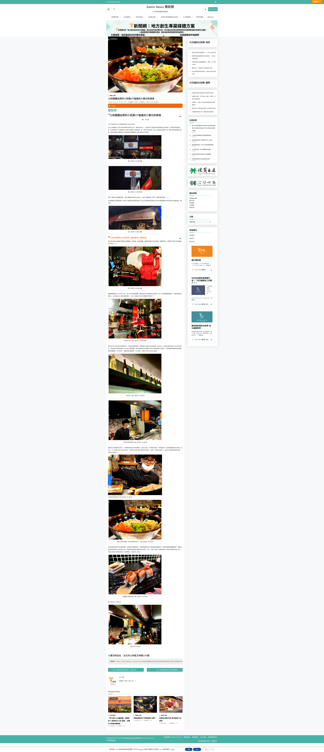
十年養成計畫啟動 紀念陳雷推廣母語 (201, 135)
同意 (188, 749)
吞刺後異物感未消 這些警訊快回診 (201, 159)
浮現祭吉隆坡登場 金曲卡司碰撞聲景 (201, 154)
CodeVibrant (111, 740)
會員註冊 (191, 241)
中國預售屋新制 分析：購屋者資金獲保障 (202, 111)
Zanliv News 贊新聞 (160, 7)
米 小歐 (121, 102)
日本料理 (153, 102)
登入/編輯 (203, 737)
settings (141, 749)
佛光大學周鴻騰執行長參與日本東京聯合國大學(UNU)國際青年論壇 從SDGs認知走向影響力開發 (203, 128)
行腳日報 (146, 720)
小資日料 (147, 102)
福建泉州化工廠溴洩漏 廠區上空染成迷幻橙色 (204, 108)
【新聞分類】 (115, 17)
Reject (197, 749)
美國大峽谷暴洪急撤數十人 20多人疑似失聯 (204, 52)
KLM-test (210, 17)
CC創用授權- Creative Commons (172, 737)
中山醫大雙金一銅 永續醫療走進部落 (201, 149)
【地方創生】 (139, 17)
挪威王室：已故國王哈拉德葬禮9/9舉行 (202, 68)
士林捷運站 (142, 102)
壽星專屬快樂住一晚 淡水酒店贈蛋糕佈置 (202, 144)
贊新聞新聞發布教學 (204, 741)
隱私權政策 (195, 737)
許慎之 (120, 726)
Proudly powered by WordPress (132, 738)
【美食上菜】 (112, 95)
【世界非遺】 (199, 17)
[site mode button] (205, 9)
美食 (157, 102)
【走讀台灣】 (152, 17)
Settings (206, 749)
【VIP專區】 (127, 17)
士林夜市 (135, 102)
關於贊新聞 (187, 737)
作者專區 (191, 235)
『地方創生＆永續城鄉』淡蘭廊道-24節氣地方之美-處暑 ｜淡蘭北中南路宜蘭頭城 (119, 721)
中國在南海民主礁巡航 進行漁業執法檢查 (202, 93)
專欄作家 (214, 741)
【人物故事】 (187, 17)
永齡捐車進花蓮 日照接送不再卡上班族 (202, 140)
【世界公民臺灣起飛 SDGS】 (169, 17)
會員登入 (191, 238)
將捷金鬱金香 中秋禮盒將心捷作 (144, 718)
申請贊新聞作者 (212, 737)
